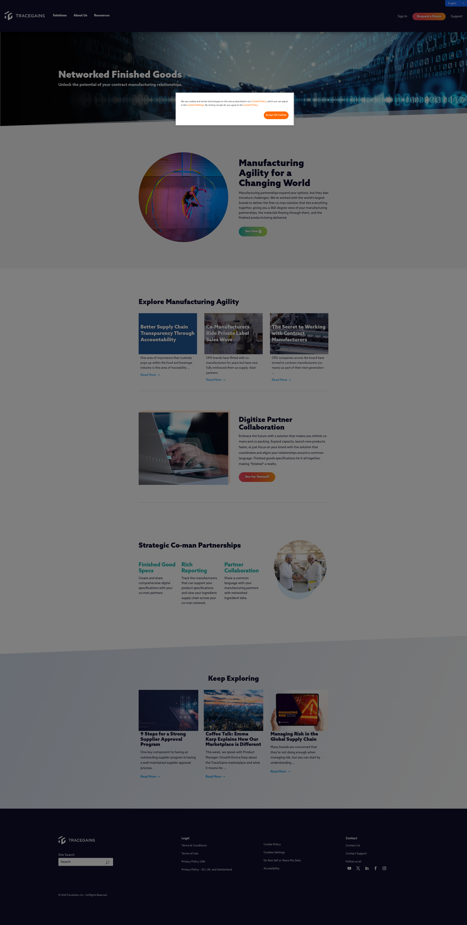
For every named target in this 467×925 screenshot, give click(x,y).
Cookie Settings (195, 105)
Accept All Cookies (276, 115)
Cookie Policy (258, 101)
